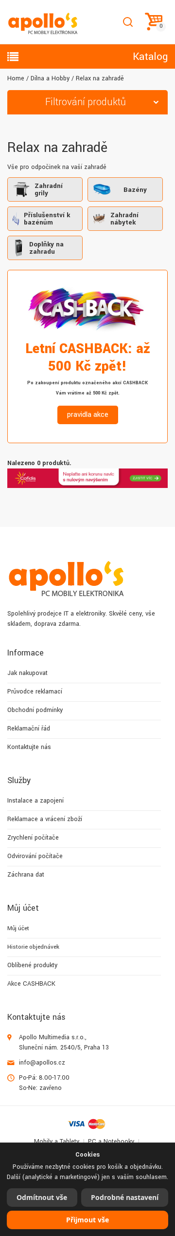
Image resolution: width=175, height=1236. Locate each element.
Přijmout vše (87, 1219)
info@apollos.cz (42, 1062)
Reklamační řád (28, 728)
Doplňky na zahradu (46, 248)
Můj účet (18, 928)
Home (15, 78)
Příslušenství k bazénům (47, 218)
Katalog (150, 56)
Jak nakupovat (27, 673)
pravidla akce (87, 415)
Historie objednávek (33, 947)
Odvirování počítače (35, 856)
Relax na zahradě (100, 78)
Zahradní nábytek (124, 218)
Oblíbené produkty (32, 965)
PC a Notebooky (111, 1141)
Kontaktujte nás (29, 747)
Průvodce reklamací (34, 691)
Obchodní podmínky (35, 710)
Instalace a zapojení (35, 800)
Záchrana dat (25, 874)
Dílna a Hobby (50, 78)
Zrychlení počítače (33, 837)
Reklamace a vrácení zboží (44, 819)
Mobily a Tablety (56, 1141)
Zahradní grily (49, 189)
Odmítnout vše (42, 1197)
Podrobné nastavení (124, 1197)
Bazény (135, 189)
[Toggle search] (128, 22)
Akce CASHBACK (31, 983)
